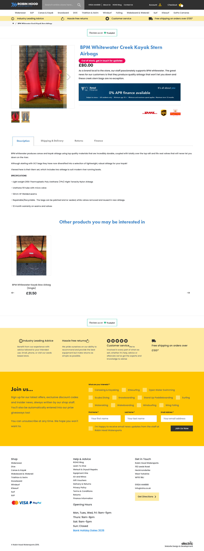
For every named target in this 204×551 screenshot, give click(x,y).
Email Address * (167, 412)
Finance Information (83, 498)
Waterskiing (101, 405)
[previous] (13, 293)
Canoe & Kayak (45, 12)
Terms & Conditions (82, 491)
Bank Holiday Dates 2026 (88, 530)
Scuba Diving (102, 397)
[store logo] (24, 5)
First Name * (94, 412)
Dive (13, 466)
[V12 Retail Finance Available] (130, 92)
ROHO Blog (117, 5)
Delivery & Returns (82, 484)
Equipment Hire (80, 473)
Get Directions (145, 496)
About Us (106, 5)
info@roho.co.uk (143, 488)
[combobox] (63, 5)
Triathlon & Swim (90, 12)
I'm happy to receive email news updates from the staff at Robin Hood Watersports (127, 428)
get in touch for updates (109, 60)
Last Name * (130, 412)
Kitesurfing (134, 390)
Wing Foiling (172, 405)
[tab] (23, 141)
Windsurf (107, 12)
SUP (32, 12)
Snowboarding (127, 397)
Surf (155, 12)
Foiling (119, 12)
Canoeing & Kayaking (107, 390)
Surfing (186, 397)
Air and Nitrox (79, 476)
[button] (68, 76)
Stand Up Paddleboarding (158, 397)
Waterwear (20, 12)
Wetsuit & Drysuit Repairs (85, 469)
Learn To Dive (79, 466)
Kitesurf (165, 12)
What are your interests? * (99, 384)
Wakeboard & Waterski (138, 12)
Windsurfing (149, 405)
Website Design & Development (179, 546)
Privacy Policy (79, 487)
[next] (188, 293)
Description (23, 139)
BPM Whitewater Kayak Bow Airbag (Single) (31, 286)
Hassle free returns (77, 18)
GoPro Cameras (181, 12)
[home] (13, 23)
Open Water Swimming (162, 390)
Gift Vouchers (79, 480)
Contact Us (128, 5)
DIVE (75, 12)
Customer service (121, 18)
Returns (76, 494)
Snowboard (63, 12)
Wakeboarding (125, 405)
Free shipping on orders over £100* (174, 18)
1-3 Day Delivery (117, 43)
